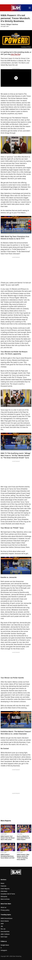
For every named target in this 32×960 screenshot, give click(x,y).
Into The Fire (15, 54)
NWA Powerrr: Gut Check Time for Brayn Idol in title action (8, 837)
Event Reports (5, 888)
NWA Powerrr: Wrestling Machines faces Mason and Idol (7, 856)
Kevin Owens (5, 921)
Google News (5, 945)
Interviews (4, 891)
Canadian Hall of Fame (8, 894)
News (2, 883)
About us (3, 907)
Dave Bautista (5, 931)
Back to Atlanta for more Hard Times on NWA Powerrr (23, 837)
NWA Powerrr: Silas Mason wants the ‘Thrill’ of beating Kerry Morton (23, 857)
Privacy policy (5, 910)
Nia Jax (3, 929)
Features (3, 886)
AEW (2, 923)
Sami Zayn (4, 937)
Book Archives (5, 899)
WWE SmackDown (6, 918)
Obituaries (4, 896)
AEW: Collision (5, 934)
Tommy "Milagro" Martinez (9, 24)
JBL (2, 926)
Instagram (4, 950)
